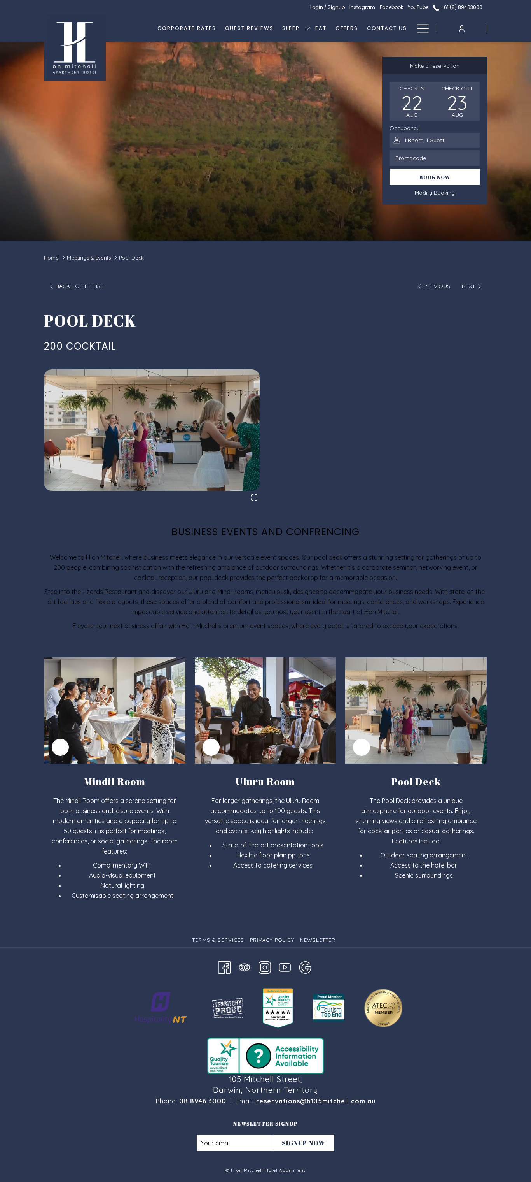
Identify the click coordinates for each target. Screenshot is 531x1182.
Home (51, 258)
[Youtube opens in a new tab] (285, 966)
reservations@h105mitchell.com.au (316, 1101)
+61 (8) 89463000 (460, 7)
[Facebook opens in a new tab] (224, 966)
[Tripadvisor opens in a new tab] (244, 966)
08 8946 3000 (202, 1101)
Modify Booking (435, 192)
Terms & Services (218, 940)
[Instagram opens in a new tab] (265, 966)
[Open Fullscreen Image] (254, 496)
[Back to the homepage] (75, 48)
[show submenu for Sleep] (307, 28)
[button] (412, 101)
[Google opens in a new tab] (305, 966)
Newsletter (317, 940)
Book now (434, 177)
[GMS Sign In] (462, 28)
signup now (303, 1143)
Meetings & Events (89, 258)
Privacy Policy (272, 940)
